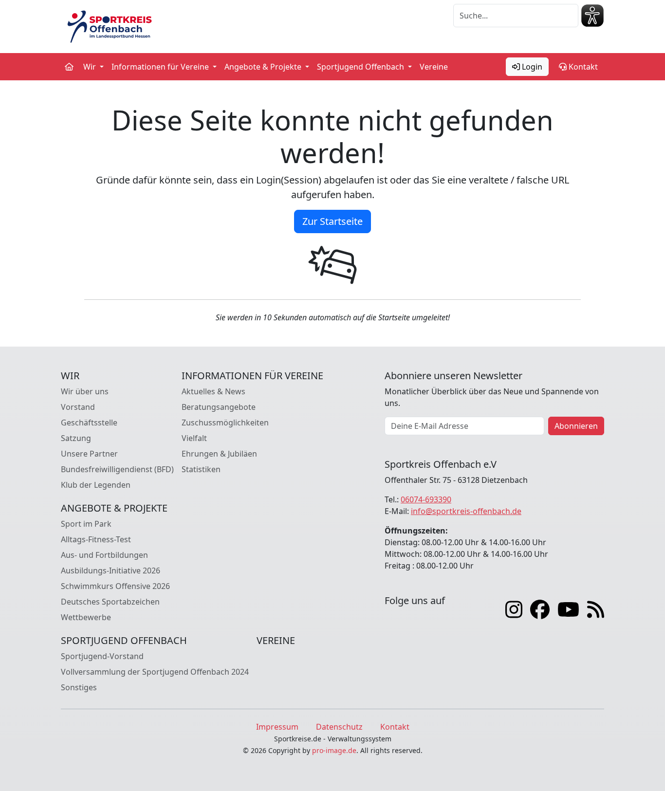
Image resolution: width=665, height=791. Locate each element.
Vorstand (78, 407)
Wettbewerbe (86, 617)
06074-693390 (426, 499)
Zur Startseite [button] (332, 221)
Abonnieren (576, 426)
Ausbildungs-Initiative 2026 (110, 570)
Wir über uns (85, 391)
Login (531, 66)
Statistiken (201, 469)
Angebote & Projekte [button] (263, 66)
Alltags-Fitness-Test (96, 539)
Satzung (76, 438)
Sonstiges (79, 687)
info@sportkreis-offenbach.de (466, 511)
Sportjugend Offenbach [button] (361, 66)
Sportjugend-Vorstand (102, 656)
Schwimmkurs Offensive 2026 (115, 586)
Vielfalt (194, 438)
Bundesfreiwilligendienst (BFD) (117, 469)
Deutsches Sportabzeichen (110, 601)
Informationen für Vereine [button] (161, 66)
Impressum (277, 726)
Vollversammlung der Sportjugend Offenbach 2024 (155, 671)
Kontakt (582, 66)
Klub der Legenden (95, 484)
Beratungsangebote (219, 407)
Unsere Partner (89, 453)
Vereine (434, 66)
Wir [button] (90, 66)
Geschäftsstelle (89, 422)
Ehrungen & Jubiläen (219, 453)
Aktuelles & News (213, 391)
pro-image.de (334, 750)
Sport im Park (86, 523)
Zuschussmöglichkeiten (225, 422)
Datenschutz (339, 726)
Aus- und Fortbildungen (104, 555)
